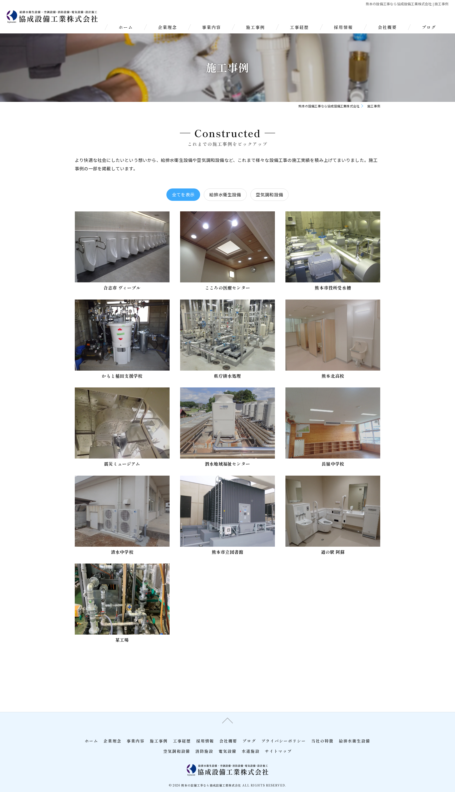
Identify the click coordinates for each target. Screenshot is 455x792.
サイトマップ (278, 751)
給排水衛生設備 (225, 194)
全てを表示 (183, 194)
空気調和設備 (269, 194)
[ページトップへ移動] (227, 720)
